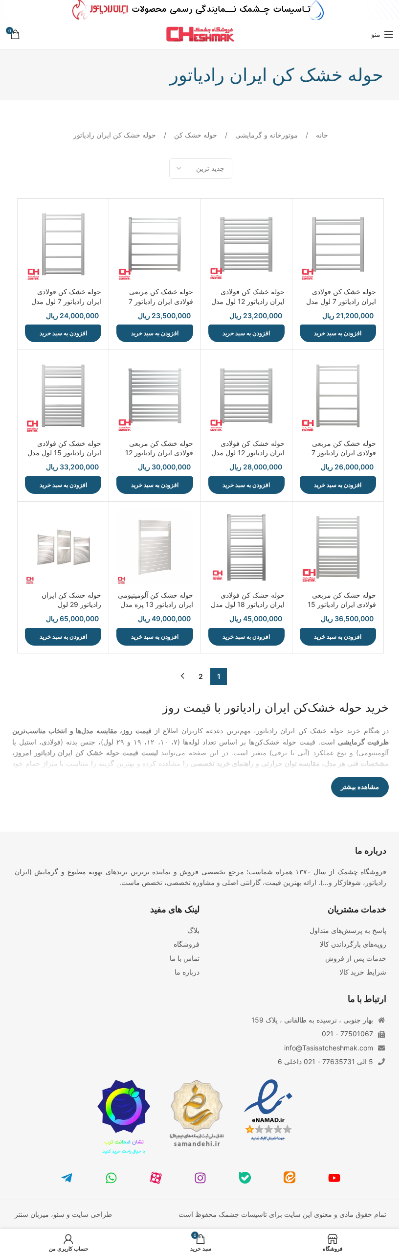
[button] (338, 333)
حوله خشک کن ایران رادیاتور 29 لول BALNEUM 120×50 (71, 604)
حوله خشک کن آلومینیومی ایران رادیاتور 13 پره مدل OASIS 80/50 (155, 604)
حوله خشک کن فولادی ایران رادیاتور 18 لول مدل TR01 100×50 (248, 604)
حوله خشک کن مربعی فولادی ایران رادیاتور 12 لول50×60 (159, 452)
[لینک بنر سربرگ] (200, 10)
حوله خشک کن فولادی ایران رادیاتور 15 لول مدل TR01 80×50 (64, 452)
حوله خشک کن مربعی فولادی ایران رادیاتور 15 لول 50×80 (342, 604)
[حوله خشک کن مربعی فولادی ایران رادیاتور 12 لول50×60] (154, 395)
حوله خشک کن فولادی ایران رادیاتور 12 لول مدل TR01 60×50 (248, 452)
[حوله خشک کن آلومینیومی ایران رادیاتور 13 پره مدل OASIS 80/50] (154, 547)
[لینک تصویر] (268, 1109)
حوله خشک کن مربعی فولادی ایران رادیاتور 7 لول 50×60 (161, 301)
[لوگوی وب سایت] (200, 33)
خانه (321, 135)
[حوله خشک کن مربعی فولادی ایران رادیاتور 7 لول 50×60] (154, 244)
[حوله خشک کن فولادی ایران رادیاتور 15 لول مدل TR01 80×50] (63, 395)
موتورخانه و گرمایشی (265, 135)
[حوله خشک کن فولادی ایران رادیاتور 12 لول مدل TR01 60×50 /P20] (246, 244)
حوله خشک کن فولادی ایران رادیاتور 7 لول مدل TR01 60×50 (341, 301)
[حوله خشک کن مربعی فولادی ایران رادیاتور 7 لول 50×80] (338, 395)
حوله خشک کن (194, 135)
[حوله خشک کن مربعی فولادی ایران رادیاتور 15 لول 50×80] (338, 547)
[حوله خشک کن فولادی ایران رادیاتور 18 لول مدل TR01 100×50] (246, 547)
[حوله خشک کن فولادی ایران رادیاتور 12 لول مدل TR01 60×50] (246, 395)
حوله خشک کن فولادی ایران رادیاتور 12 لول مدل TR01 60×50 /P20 (248, 301)
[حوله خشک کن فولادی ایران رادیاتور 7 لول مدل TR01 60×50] (338, 244)
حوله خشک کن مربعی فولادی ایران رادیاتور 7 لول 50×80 (344, 452)
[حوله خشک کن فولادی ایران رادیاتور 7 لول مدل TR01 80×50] (63, 244)
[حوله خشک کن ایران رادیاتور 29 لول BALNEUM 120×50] (63, 547)
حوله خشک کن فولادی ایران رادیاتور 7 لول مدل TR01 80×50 (66, 301)
